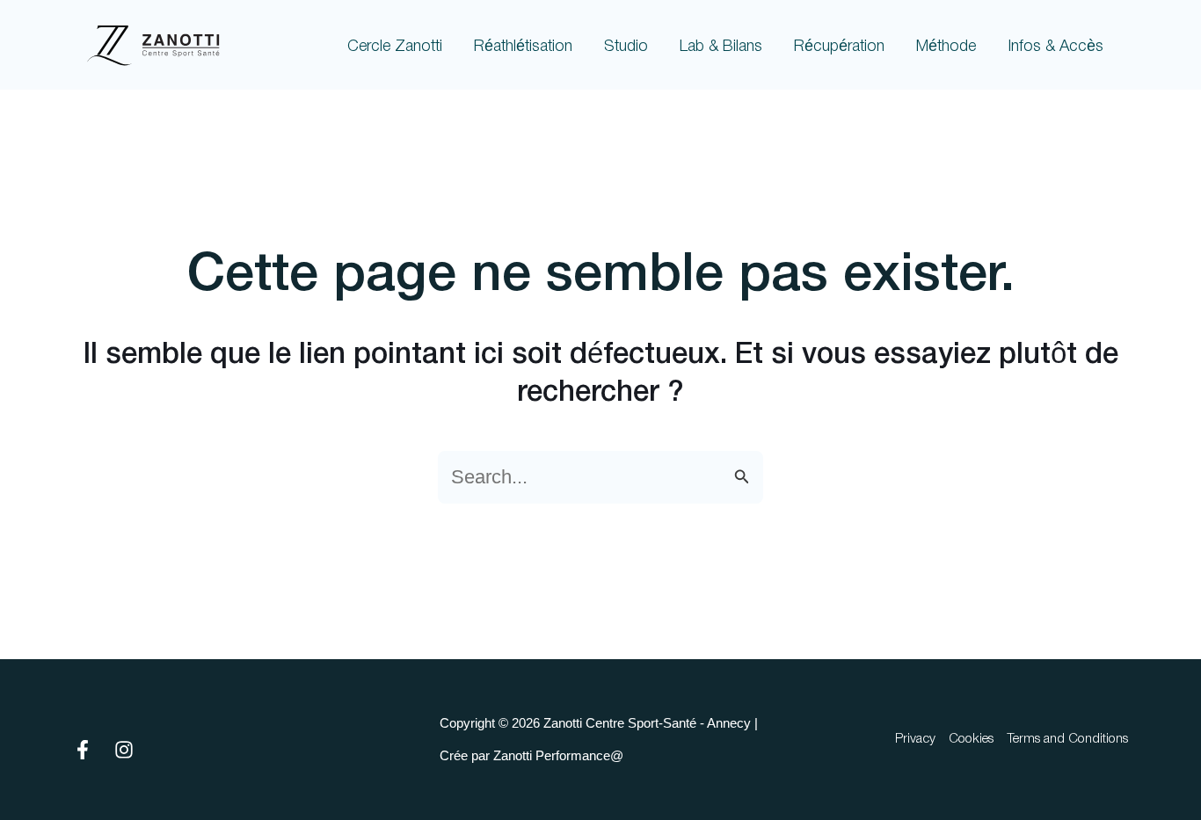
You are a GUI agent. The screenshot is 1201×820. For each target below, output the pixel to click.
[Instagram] (124, 749)
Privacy (915, 739)
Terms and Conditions (1067, 739)
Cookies (971, 739)
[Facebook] (82, 749)
